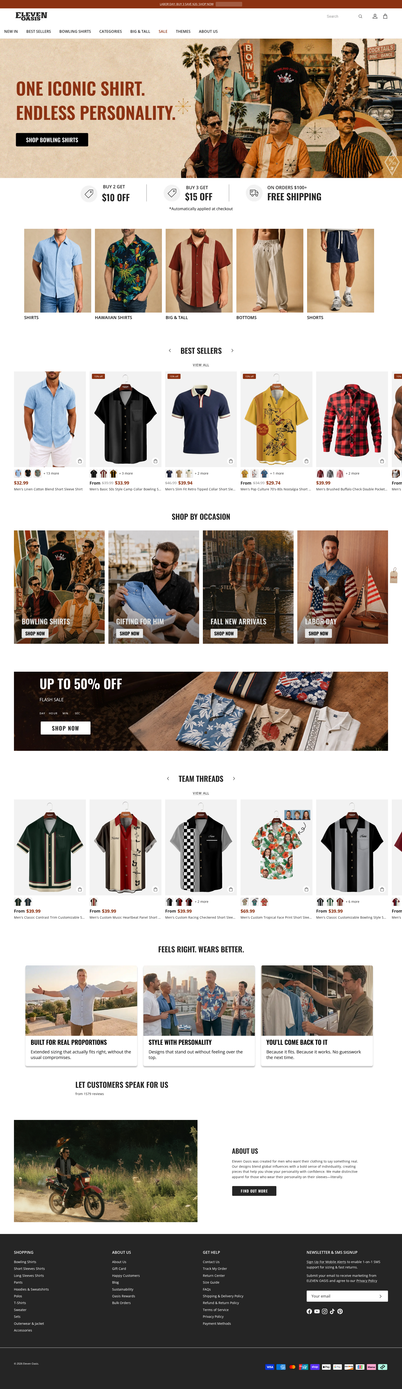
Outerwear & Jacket (29, 1323)
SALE (163, 31)
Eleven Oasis (30, 1363)
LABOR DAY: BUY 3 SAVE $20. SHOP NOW (187, 4)
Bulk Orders (121, 1303)
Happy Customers (126, 1275)
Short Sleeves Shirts (29, 1268)
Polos (18, 1296)
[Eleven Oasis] (31, 16)
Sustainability (122, 1289)
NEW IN (11, 31)
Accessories (23, 1330)
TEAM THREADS (201, 778)
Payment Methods (217, 1323)
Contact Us (211, 1262)
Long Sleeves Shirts (29, 1275)
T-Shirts (20, 1303)
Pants (18, 1282)
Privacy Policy (213, 1316)
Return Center (214, 1275)
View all (201, 365)
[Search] (360, 16)
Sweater (20, 1310)
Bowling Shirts (25, 1262)
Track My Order (215, 1268)
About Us (119, 1262)
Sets (17, 1316)
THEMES (183, 31)
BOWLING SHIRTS (75, 31)
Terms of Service (216, 1310)
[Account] (374, 16)
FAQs (207, 1289)
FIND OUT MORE (254, 1191)
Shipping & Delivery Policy (223, 1296)
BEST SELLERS (38, 31)
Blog (115, 1282)
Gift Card (119, 1268)
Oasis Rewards (123, 1296)
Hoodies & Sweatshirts (31, 1289)
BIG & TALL (140, 31)
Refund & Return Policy (221, 1303)
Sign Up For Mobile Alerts (326, 1262)
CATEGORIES (110, 31)
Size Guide (211, 1282)
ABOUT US (208, 31)
